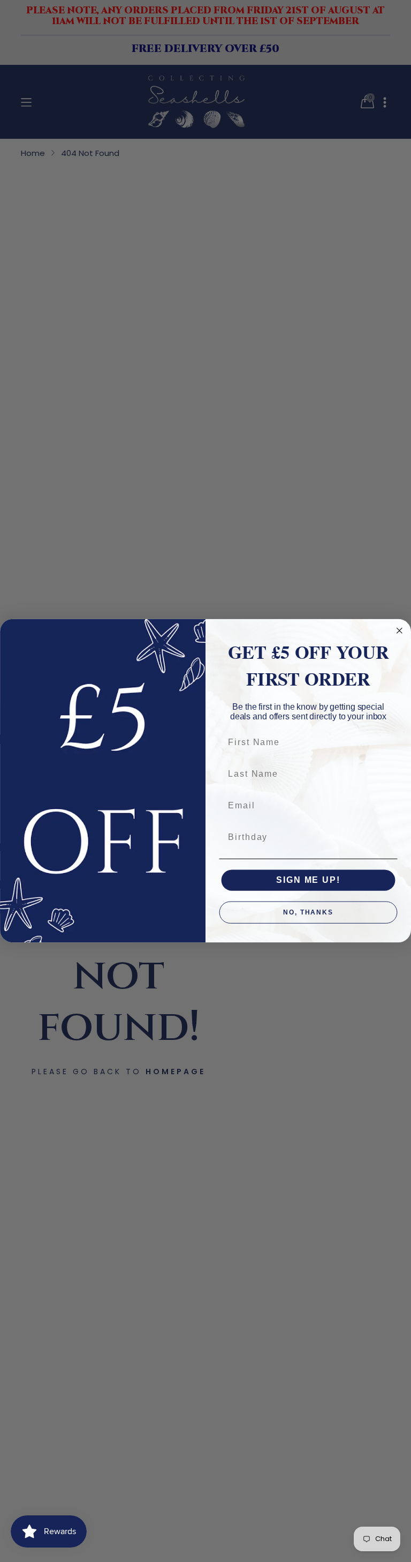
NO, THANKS (308, 913)
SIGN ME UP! (308, 880)
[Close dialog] (399, 630)
